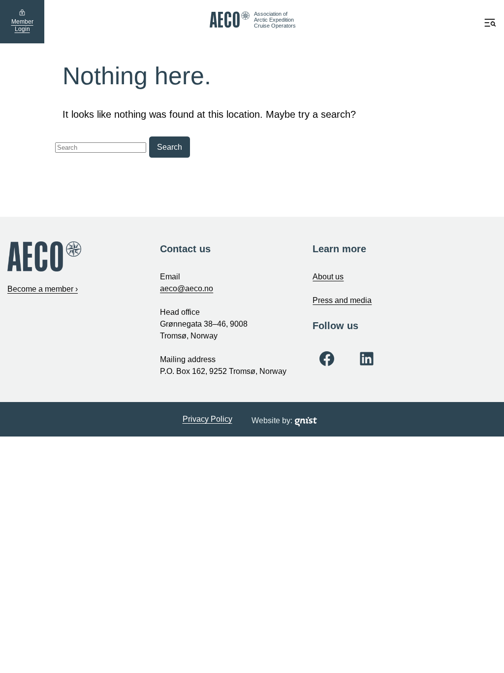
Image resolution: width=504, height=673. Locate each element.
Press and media (342, 300)
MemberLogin (22, 25)
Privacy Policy (207, 419)
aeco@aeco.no (186, 288)
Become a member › (42, 289)
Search (169, 147)
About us (328, 276)
